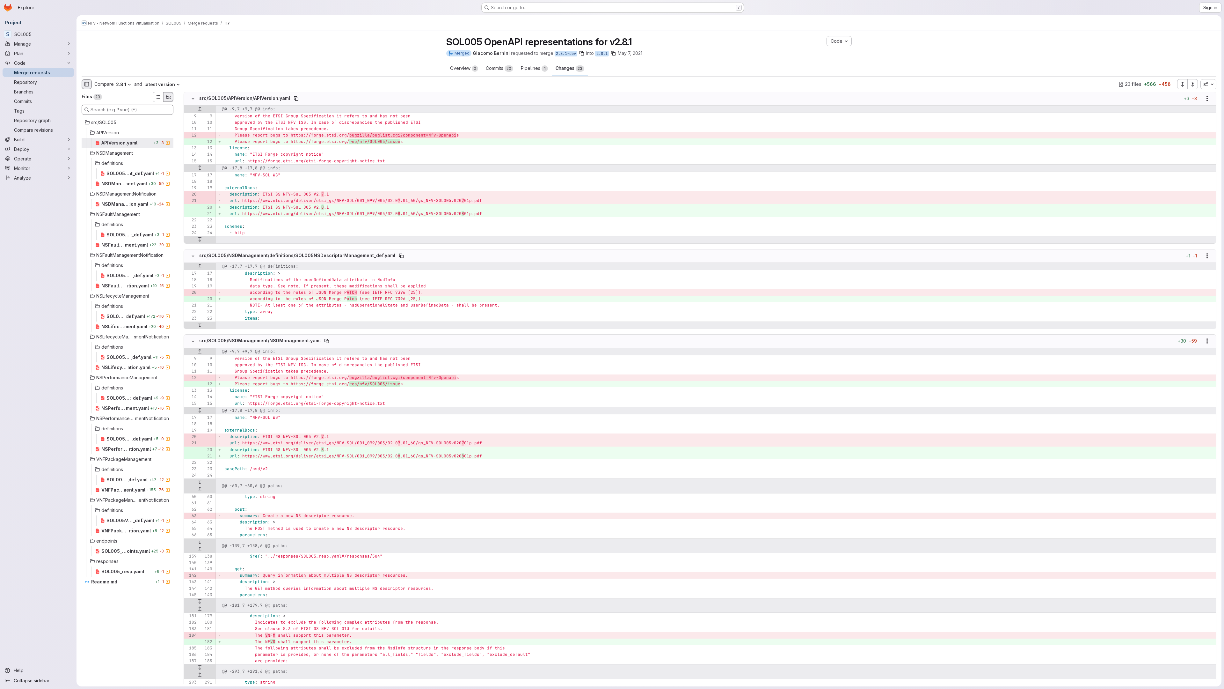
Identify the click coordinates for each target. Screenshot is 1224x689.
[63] (191, 516)
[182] (191, 622)
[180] (206, 622)
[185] (191, 648)
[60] (191, 496)
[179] (206, 616)
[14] (191, 154)
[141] (191, 569)
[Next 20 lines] (200, 239)
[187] (191, 661)
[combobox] (1208, 84)
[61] (191, 503)
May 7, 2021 (630, 53)
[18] (191, 181)
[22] (191, 220)
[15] (191, 161)
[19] (191, 188)
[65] (191, 528)
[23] (191, 226)
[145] (191, 595)
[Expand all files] (1182, 84)
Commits (498, 68)
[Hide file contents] (193, 98)
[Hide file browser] (87, 84)
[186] (191, 654)
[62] (191, 509)
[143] (191, 582)
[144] (191, 588)
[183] (191, 629)
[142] (191, 575)
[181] (191, 616)
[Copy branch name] (582, 53)
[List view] (158, 97)
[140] (191, 562)
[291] (206, 682)
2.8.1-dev (566, 53)
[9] (191, 116)
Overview (463, 68)
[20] (191, 194)
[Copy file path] (296, 98)
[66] (191, 535)
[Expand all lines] (200, 168)
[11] (191, 129)
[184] (191, 635)
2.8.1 (602, 53)
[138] (206, 556)
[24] (191, 233)
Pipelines (533, 68)
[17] (191, 175)
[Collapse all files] (1193, 84)
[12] (191, 135)
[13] (191, 148)
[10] (191, 122)
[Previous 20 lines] (200, 109)
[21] (191, 200)
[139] (191, 556)
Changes (569, 68)
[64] (191, 522)
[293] (191, 682)
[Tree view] (168, 97)
